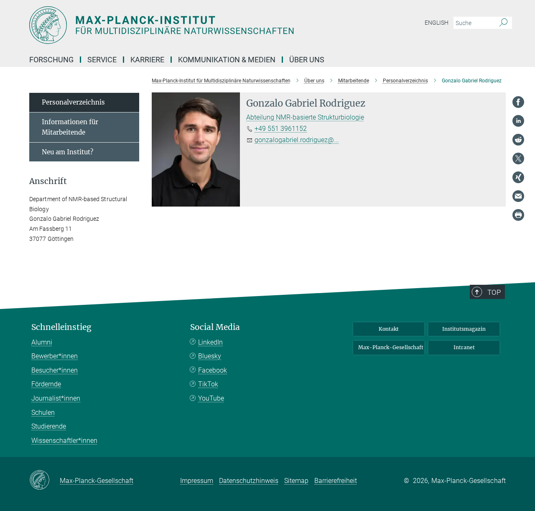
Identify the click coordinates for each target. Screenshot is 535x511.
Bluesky (209, 356)
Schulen (43, 412)
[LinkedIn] (518, 121)
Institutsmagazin (464, 329)
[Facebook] (518, 102)
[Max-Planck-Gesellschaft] (44, 480)
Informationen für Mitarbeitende (70, 127)
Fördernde (46, 384)
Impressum (196, 481)
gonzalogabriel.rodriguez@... (297, 140)
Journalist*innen (55, 398)
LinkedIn (210, 342)
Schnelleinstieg (61, 327)
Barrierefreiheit (335, 481)
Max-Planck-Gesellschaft (390, 347)
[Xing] (518, 177)
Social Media (215, 327)
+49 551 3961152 (281, 129)
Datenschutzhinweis (248, 481)
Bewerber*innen (54, 356)
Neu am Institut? (67, 152)
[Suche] (503, 23)
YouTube (211, 398)
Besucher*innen (54, 370)
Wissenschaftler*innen (64, 441)
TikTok (208, 384)
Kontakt (389, 329)
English (436, 22)
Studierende (48, 426)
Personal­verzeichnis (73, 102)
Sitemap (296, 481)
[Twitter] (518, 158)
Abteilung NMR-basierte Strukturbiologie (305, 117)
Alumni (41, 342)
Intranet (464, 347)
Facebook (212, 370)
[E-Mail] (518, 196)
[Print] (518, 215)
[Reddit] (518, 139)
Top (494, 292)
